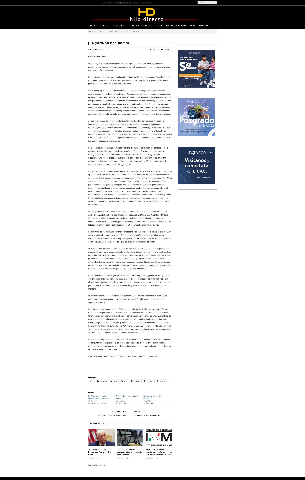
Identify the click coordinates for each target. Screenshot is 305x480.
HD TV (192, 26)
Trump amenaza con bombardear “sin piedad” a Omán (99, 452)
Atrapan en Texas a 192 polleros (147, 415)
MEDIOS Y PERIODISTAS (176, 26)
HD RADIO (203, 26)
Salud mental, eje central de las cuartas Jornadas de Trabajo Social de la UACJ (129, 3)
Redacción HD (95, 50)
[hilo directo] (146, 14)
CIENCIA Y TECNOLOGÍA (140, 26)
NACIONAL (104, 26)
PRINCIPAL (168, 50)
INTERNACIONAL (120, 26)
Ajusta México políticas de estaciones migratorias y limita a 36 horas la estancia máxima (159, 452)
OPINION (162, 50)
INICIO (93, 26)
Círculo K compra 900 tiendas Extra (112, 415)
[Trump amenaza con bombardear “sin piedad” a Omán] (101, 437)
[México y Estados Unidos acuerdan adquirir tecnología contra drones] (130, 437)
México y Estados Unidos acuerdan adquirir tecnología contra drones (129, 452)
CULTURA (158, 26)
